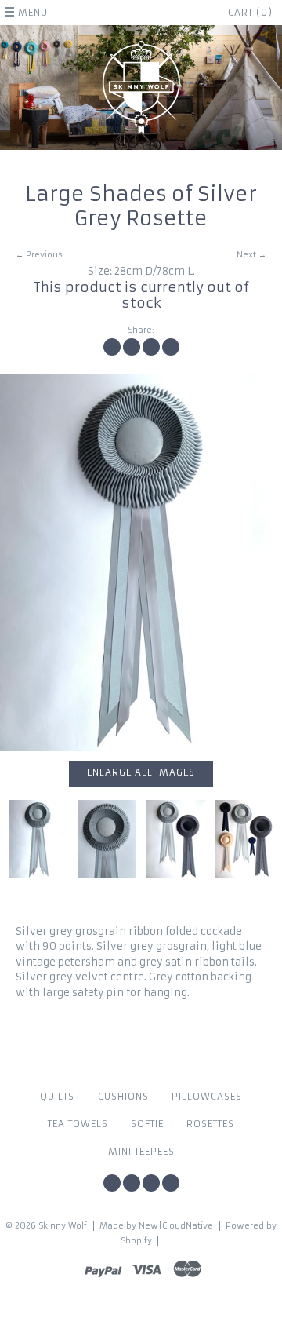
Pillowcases (207, 1096)
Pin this (151, 347)
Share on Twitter (131, 347)
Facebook (112, 1183)
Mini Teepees (141, 1151)
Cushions (123, 1096)
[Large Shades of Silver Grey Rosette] (141, 562)
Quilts (57, 1096)
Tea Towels (78, 1124)
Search (170, 1183)
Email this (170, 347)
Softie (147, 1124)
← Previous (39, 255)
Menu (33, 12)
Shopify (136, 1241)
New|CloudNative (176, 1226)
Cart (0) (250, 12)
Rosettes (210, 1124)
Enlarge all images (141, 772)
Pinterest (151, 1183)
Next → (251, 255)
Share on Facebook (112, 347)
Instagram (131, 1183)
